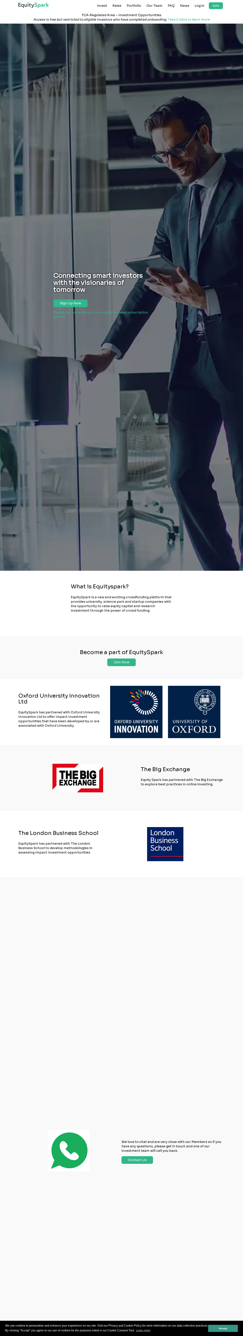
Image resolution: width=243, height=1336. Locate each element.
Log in (199, 6)
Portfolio (134, 6)
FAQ (171, 6)
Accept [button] (223, 1328)
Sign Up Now (70, 303)
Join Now (121, 662)
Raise (116, 6)
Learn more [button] (143, 1330)
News (184, 6)
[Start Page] (33, 5)
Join (216, 6)
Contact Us (137, 1160)
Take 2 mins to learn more (189, 19)
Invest (102, 6)
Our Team (154, 6)
